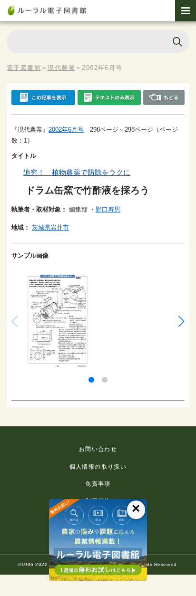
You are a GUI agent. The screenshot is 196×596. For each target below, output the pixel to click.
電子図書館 (24, 67)
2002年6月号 (66, 129)
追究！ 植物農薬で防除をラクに (76, 172)
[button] (91, 380)
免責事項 (98, 484)
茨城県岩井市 (50, 227)
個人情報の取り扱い (98, 466)
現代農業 (61, 67)
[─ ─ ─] (185, 10)
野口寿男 (108, 209)
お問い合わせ (98, 449)
